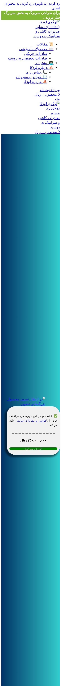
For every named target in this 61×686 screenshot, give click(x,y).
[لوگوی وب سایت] (44, 36)
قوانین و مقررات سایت (31, 420)
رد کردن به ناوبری (46, 3)
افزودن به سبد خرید (33, 449)
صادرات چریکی (35, 54)
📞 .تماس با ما (36, 72)
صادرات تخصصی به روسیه (27, 58)
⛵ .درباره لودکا (35, 82)
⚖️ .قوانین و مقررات (31, 77)
